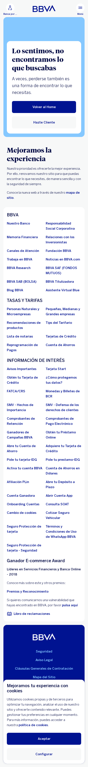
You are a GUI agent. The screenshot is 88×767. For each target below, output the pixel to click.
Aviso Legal (44, 660)
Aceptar (44, 739)
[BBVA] (44, 636)
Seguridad (44, 651)
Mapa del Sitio (44, 677)
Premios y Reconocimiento (27, 591)
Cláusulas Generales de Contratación (44, 668)
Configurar (44, 754)
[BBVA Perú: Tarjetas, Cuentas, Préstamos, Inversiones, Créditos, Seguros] (44, 8)
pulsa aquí (70, 605)
